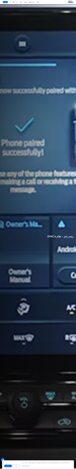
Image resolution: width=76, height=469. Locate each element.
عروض (21, 2)
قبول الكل (8, 465)
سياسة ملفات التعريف (25, 462)
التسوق (6, 2)
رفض (16, 465)
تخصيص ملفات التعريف (26, 465)
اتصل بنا (25, 2)
